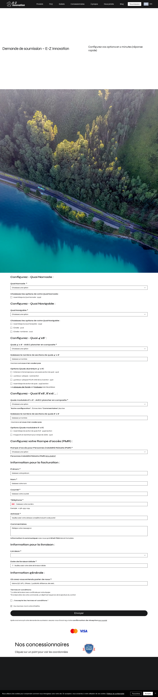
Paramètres (136, 693)
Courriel (15, 490)
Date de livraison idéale (23, 561)
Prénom (15, 469)
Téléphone (16, 500)
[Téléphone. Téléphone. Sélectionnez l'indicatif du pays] (14, 504)
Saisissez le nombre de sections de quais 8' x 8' (34, 414)
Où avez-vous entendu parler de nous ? (30, 579)
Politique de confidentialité (115, 693)
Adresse (15, 514)
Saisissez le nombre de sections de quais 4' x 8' (34, 355)
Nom (13, 479)
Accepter (148, 693)
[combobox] (79, 288)
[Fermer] (155, 693)
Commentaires (18, 524)
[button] (40, 4)
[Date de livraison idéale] (13, 565)
